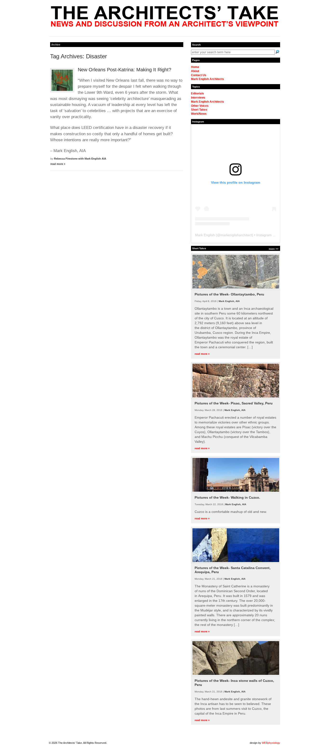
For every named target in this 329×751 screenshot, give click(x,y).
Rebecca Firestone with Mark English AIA (80, 158)
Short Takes (199, 109)
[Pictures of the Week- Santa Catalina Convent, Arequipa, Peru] (236, 562)
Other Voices (200, 105)
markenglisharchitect (236, 235)
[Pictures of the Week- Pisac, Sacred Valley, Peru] (236, 398)
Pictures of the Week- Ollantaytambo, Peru (229, 294)
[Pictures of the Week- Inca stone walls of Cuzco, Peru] (236, 675)
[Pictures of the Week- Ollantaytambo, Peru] (236, 289)
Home (195, 67)
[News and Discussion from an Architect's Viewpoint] (164, 25)
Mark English (205, 235)
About (195, 71)
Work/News (199, 113)
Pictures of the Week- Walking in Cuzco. (227, 497)
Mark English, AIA (229, 301)
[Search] (277, 52)
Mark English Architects (207, 79)
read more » (57, 163)
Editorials (197, 93)
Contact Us (198, 75)
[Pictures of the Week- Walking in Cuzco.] (236, 492)
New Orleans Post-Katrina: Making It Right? (124, 69)
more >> (273, 249)
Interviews (198, 97)
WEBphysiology (271, 742)
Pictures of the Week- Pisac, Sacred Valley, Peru (234, 403)
